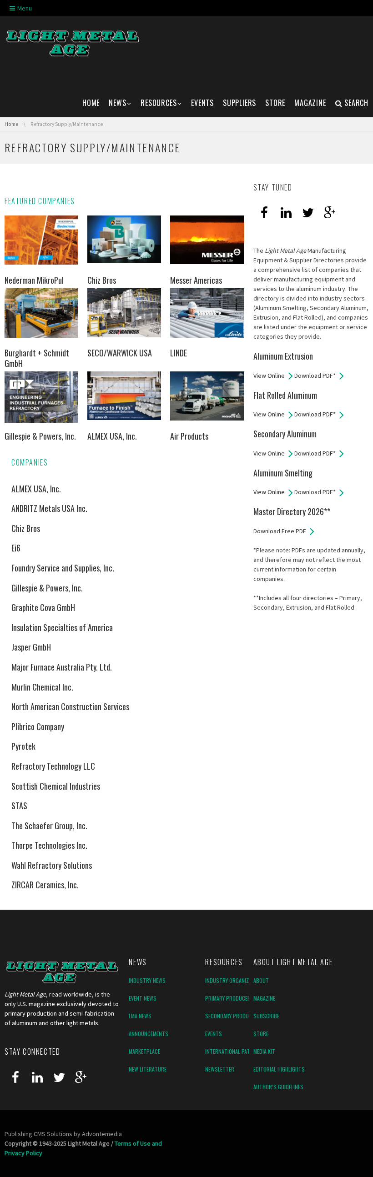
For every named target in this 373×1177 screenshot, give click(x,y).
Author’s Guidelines (278, 1087)
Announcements (148, 1033)
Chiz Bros (101, 280)
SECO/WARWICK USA (119, 353)
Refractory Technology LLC (53, 766)
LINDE (178, 353)
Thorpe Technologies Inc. (49, 845)
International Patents (233, 1051)
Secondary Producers (233, 1016)
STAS (19, 805)
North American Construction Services (70, 706)
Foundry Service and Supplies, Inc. (62, 568)
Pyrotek (23, 746)
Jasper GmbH (31, 647)
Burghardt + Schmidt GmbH (37, 358)
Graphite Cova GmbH (43, 607)
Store (260, 1033)
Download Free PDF (279, 531)
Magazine (264, 998)
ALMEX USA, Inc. (112, 436)
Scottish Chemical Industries (55, 786)
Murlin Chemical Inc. (42, 687)
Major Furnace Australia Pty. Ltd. (61, 667)
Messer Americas (196, 280)
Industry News (147, 980)
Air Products (189, 436)
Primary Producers (229, 998)
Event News (142, 998)
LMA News (140, 1016)
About (261, 980)
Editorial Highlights (279, 1069)
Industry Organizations (235, 980)
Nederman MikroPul (34, 280)
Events (213, 1033)
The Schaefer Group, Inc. (49, 825)
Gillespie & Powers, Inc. (40, 436)
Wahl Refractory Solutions (51, 865)
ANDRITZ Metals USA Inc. (49, 508)
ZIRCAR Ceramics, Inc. (45, 885)
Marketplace (144, 1051)
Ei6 (15, 548)
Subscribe (266, 1016)
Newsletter (219, 1069)
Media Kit (264, 1051)
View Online (269, 375)
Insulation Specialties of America (62, 627)
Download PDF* (315, 375)
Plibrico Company (37, 726)
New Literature (147, 1069)
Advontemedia (102, 1134)
